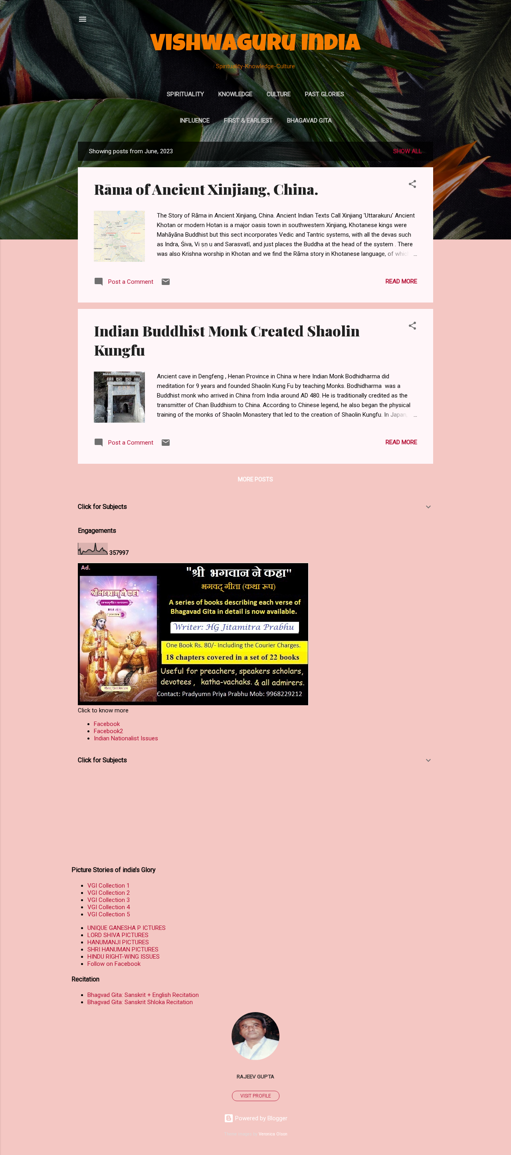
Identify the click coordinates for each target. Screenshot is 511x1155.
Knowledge (235, 94)
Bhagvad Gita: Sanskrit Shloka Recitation (140, 1002)
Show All (407, 151)
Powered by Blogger (260, 1118)
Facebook (107, 724)
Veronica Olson (273, 1134)
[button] (412, 185)
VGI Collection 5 (108, 914)
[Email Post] (165, 284)
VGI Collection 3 (108, 900)
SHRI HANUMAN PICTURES (122, 949)
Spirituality (185, 94)
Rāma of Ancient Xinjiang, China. (206, 188)
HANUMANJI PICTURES (118, 942)
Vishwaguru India (255, 45)
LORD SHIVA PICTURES (118, 935)
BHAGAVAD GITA (309, 120)
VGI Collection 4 (108, 907)
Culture (279, 94)
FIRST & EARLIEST (248, 120)
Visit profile (255, 1096)
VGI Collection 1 (108, 885)
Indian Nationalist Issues (126, 738)
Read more (401, 281)
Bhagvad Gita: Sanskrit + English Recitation (143, 995)
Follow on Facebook (114, 963)
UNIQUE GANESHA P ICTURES (126, 928)
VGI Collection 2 (108, 892)
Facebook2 (108, 731)
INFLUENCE (195, 120)
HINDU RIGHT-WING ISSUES (123, 956)
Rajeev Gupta (255, 1076)
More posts (255, 479)
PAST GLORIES (324, 94)
